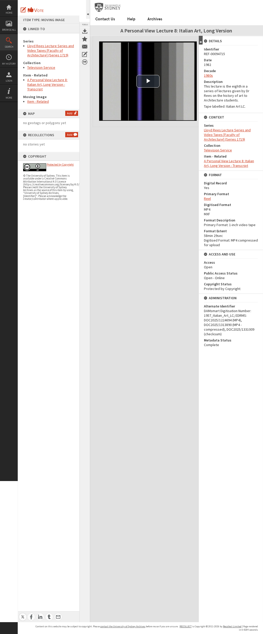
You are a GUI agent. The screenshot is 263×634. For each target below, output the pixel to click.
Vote (36, 10)
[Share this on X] (23, 614)
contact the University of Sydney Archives (122, 626)
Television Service (41, 67)
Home (9, 12)
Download (85, 31)
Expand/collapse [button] (201, 40)
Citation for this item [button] (85, 62)
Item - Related (38, 101)
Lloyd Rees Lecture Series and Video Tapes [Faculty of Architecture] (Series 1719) (50, 50)
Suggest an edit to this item (23, 10)
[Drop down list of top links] (259, 2)
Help (131, 19)
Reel (207, 198)
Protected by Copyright (60, 164)
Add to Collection (85, 39)
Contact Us (105, 19)
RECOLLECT (186, 626)
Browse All (9, 29)
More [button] (9, 97)
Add (69, 113)
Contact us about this (85, 46)
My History (9, 63)
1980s (208, 75)
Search (9, 46)
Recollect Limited (232, 626)
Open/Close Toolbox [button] (88, 9)
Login (9, 80)
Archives (154, 19)
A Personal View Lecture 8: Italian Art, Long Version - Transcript (47, 84)
